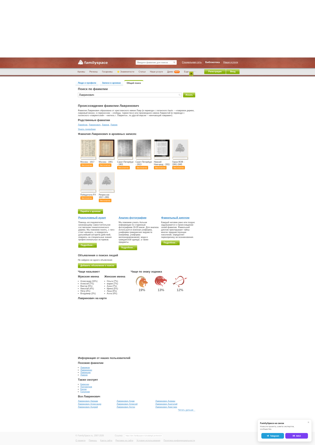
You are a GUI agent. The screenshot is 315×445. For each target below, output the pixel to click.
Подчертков (86, 387)
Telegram (274, 436)
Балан (83, 389)
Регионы (93, 71)
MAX (298, 436)
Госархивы (107, 71)
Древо (173, 71)
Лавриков (85, 367)
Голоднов (85, 391)
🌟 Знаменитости (125, 71)
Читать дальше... (186, 410)
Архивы (81, 71)
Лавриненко (86, 370)
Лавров (84, 375)
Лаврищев (85, 372)
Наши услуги (156, 71)
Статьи (142, 71)
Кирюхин (84, 384)
